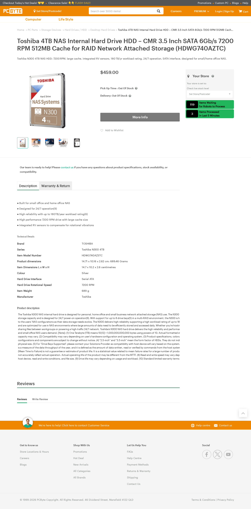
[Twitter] (218, 458)
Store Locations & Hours (34, 451)
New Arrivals (80, 464)
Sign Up (229, 11)
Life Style (66, 19)
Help (245, 2)
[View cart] (240, 11)
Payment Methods (138, 464)
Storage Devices (51, 29)
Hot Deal (78, 458)
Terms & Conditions (203, 499)
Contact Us (133, 483)
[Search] (158, 11)
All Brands (79, 477)
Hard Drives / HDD (76, 29)
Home (20, 29)
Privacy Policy (225, 499)
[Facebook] (207, 458)
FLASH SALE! (83, 2)
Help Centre (134, 458)
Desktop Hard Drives (102, 29)
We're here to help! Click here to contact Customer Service (74, 425)
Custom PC (221, 2)
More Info (140, 117)
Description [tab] (28, 185)
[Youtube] (229, 458)
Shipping (132, 477)
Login (218, 11)
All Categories (81, 471)
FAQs (130, 451)
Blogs (235, 2)
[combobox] (126, 10)
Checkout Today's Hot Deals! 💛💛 (24, 2)
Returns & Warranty (138, 471)
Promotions (204, 2)
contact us (67, 167)
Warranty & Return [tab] (55, 185)
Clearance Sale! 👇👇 (61, 2)
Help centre (203, 425)
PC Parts (33, 29)
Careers (176, 11)
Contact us (225, 425)
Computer (33, 19)
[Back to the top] (243, 413)
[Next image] (78, 144)
